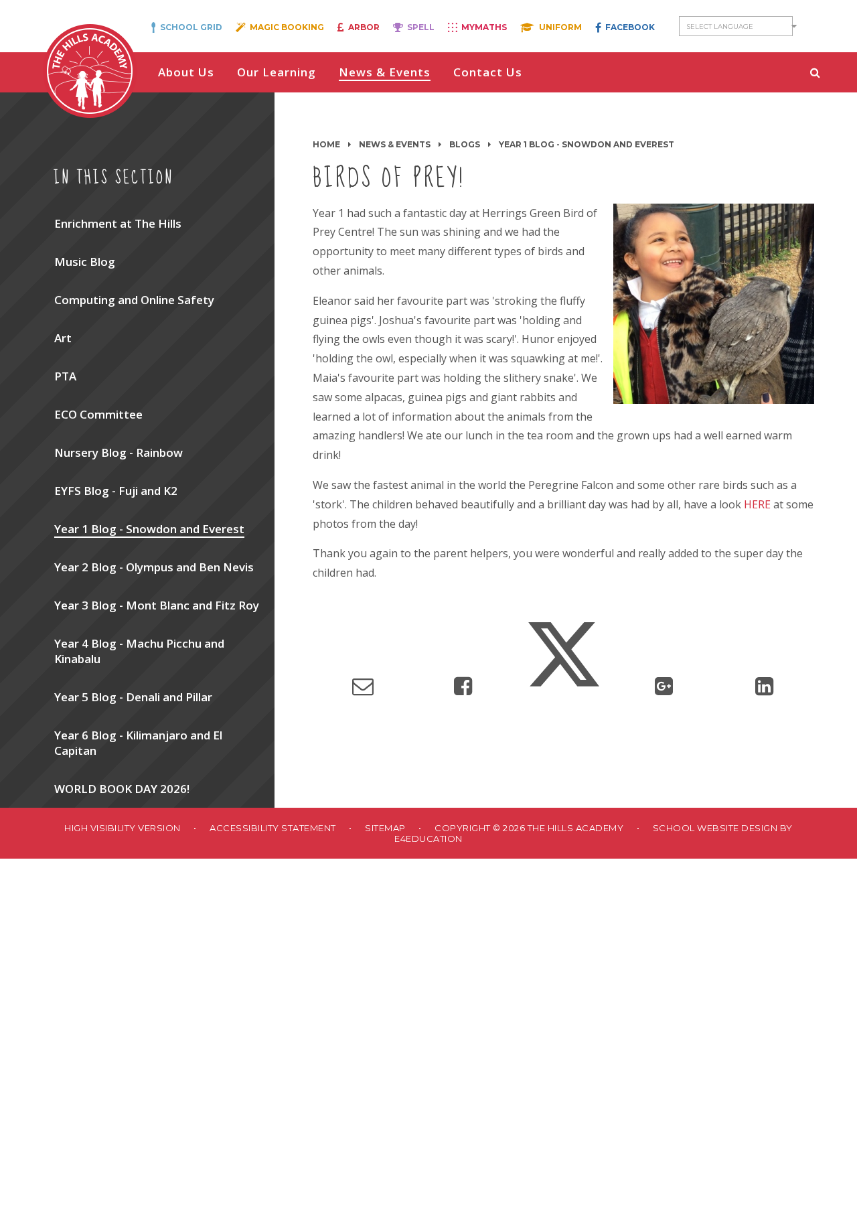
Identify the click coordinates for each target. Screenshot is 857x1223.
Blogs (464, 144)
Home (326, 144)
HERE (757, 504)
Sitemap (385, 827)
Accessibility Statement (273, 827)
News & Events (395, 144)
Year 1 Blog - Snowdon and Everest (586, 144)
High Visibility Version (122, 827)
